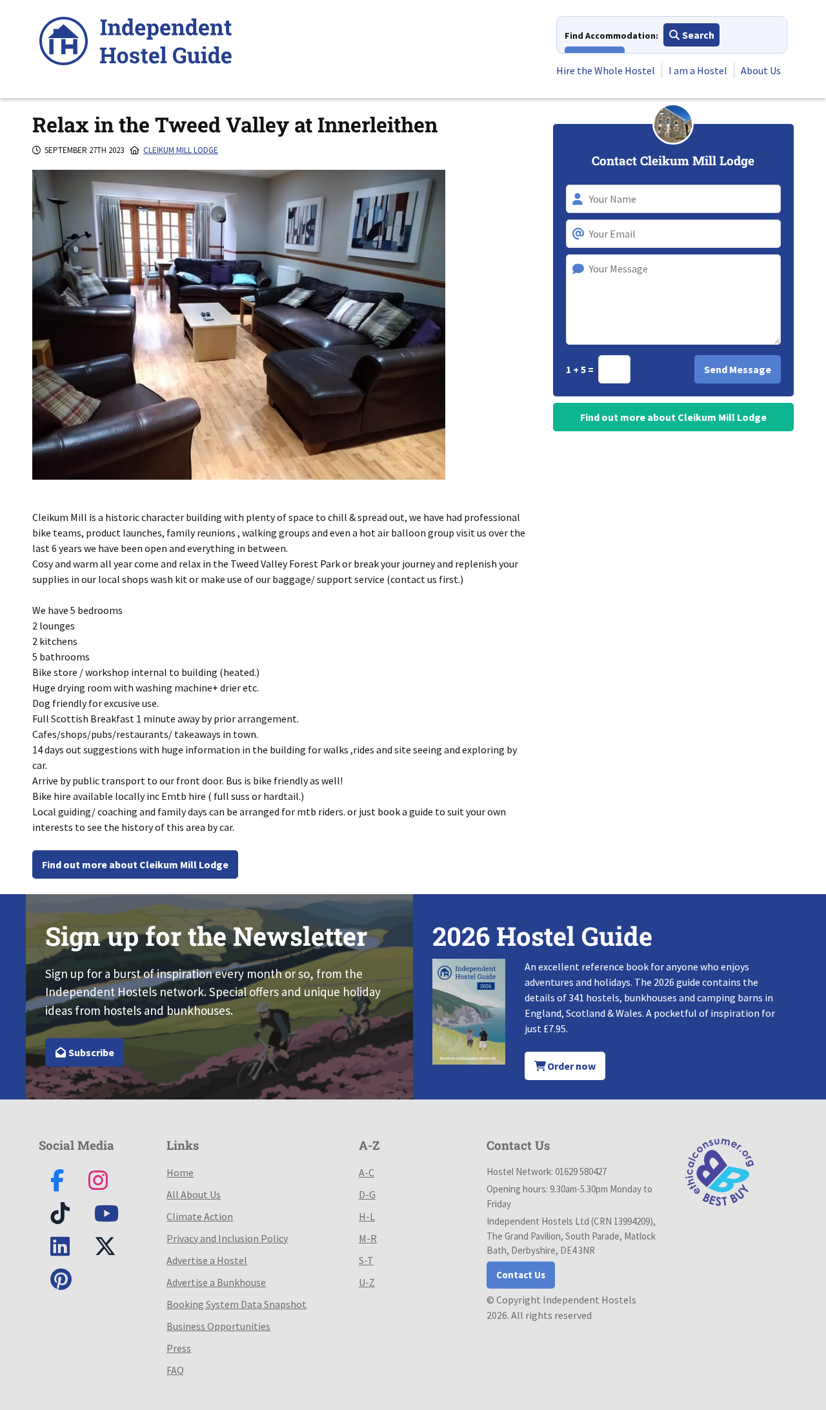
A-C (366, 1172)
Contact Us (520, 1275)
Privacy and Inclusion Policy (227, 1238)
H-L (367, 1216)
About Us (761, 70)
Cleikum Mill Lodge (180, 150)
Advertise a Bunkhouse (216, 1282)
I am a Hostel (698, 70)
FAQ (175, 1370)
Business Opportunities (218, 1326)
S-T (366, 1260)
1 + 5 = (581, 369)
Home (180, 1172)
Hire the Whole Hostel (605, 70)
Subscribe (90, 1052)
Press (178, 1348)
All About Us (193, 1194)
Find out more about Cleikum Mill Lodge (135, 864)
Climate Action (199, 1216)
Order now (570, 1065)
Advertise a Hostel (206, 1260)
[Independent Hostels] (135, 43)
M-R (368, 1238)
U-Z (367, 1282)
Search (697, 34)
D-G (367, 1194)
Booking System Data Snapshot (236, 1304)
